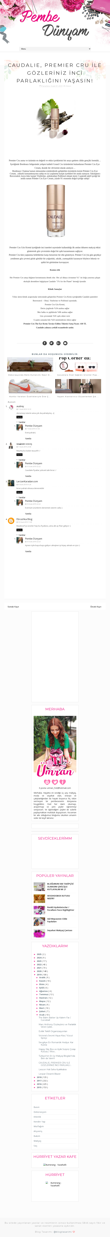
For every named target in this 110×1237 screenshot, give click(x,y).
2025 (39, 954)
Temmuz (44, 994)
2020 (39, 971)
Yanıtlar (21, 422)
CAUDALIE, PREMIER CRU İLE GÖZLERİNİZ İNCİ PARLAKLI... (55, 1063)
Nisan (42, 1004)
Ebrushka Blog (24, 519)
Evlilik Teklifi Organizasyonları (53, 1031)
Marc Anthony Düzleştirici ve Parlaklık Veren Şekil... (57, 1025)
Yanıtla (19, 417)
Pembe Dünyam (33, 425)
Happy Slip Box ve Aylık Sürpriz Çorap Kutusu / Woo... (57, 1050)
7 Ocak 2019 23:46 (24, 447)
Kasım (42, 980)
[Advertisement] (55, 657)
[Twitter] (51, 343)
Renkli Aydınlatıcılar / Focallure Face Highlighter (60, 908)
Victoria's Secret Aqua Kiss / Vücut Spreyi (56, 1036)
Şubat (42, 1011)
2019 (39, 974)
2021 (39, 967)
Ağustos (43, 991)
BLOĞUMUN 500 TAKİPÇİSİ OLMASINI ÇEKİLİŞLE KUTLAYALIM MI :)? (60, 886)
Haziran (43, 997)
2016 (39, 1084)
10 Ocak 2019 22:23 (34, 541)
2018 (39, 1077)
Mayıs (42, 1001)
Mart (42, 1008)
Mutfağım (39, 1126)
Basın (68, 86)
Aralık (42, 977)
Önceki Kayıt (95, 607)
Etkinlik (37, 1116)
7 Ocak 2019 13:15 (24, 409)
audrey (20, 406)
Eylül (42, 987)
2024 (39, 957)
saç (35, 1145)
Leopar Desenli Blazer (50, 1074)
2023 (39, 961)
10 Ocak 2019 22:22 (34, 466)
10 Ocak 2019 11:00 (25, 522)
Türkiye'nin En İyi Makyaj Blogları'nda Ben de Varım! (57, 1057)
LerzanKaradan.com (27, 481)
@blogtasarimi (63, 1232)
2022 (39, 964)
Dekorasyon (40, 1112)
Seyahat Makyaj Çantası (59, 930)
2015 (39, 1087)
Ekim (42, 984)
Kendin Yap (39, 1121)
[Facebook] (45, 343)
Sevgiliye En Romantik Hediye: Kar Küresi (56, 1043)
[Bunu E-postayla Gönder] (65, 343)
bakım (37, 1136)
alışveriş (38, 1131)
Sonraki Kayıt (13, 607)
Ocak (42, 1014)
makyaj (37, 1140)
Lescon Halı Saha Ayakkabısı (53, 1069)
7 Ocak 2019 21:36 (33, 429)
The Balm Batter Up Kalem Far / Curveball (55, 1018)
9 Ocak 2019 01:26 (24, 484)
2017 (39, 1080)
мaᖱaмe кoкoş (24, 443)
